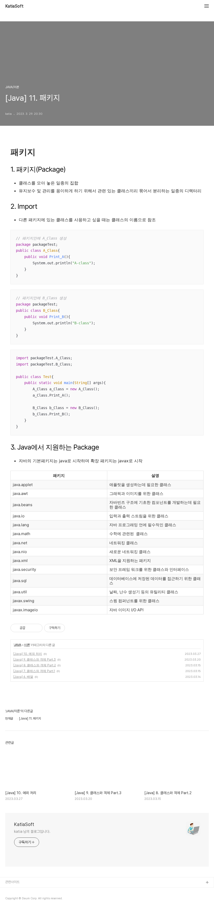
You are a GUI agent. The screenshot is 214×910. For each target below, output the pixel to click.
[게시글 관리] (36, 628)
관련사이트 (12, 882)
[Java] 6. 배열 (23, 677)
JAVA (17, 645)
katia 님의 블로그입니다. (32, 831)
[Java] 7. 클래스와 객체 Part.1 (34, 671)
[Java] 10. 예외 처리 (27, 654)
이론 (27, 645)
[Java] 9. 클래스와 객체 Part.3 (34, 659)
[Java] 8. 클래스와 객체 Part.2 (34, 665)
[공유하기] (30, 628)
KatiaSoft (14, 6)
